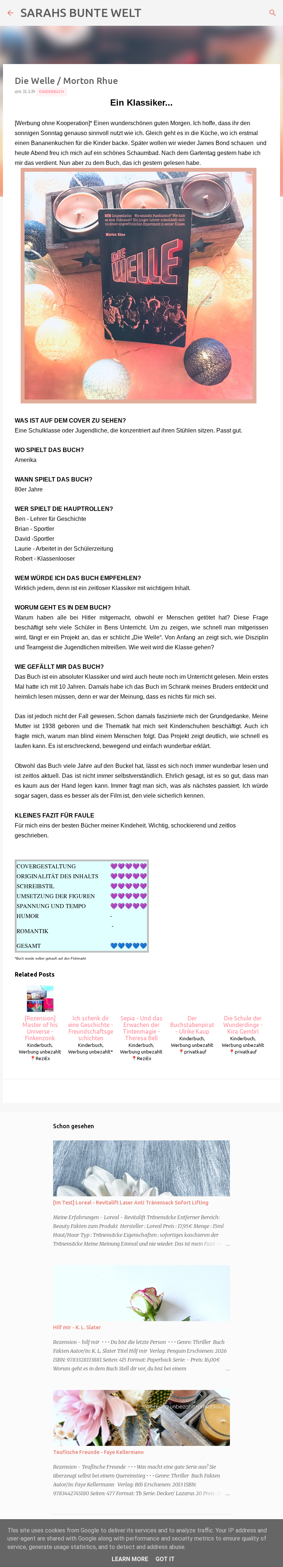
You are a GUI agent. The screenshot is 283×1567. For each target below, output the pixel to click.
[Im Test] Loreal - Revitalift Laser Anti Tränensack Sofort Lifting (131, 1203)
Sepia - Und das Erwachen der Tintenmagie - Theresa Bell (141, 1028)
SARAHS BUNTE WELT (81, 12)
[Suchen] (272, 13)
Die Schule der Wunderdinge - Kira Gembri (243, 1025)
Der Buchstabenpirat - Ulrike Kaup (192, 1025)
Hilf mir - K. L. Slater (77, 1327)
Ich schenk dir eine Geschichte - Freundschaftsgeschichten (90, 1028)
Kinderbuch (51, 91)
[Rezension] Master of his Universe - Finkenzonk (40, 1028)
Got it (165, 1559)
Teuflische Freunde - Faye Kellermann (98, 1452)
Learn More (130, 1559)
